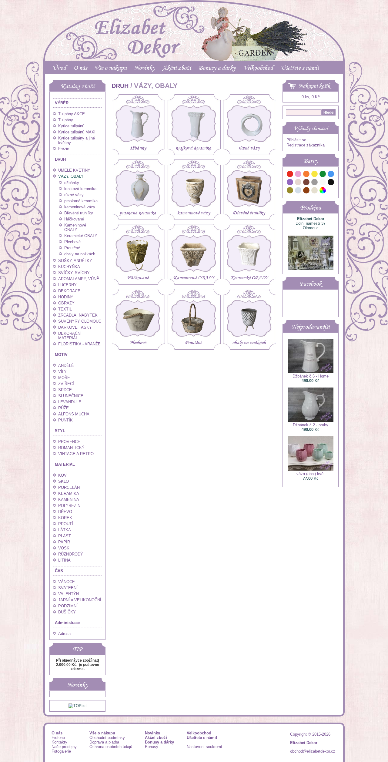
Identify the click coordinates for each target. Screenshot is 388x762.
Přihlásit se (296, 140)
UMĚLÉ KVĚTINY (74, 170)
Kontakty (59, 742)
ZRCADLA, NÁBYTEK (78, 315)
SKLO (63, 481)
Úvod (59, 68)
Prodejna (310, 207)
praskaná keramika (81, 201)
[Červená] (290, 175)
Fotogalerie (61, 751)
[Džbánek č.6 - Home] (310, 371)
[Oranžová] (306, 175)
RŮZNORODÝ (70, 554)
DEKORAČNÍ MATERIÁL (70, 335)
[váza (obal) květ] (310, 469)
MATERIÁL (65, 464)
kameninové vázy (79, 207)
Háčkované (74, 219)
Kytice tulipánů (71, 126)
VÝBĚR (62, 103)
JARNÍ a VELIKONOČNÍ (79, 600)
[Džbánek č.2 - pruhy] (310, 420)
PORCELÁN (69, 487)
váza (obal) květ (310, 474)
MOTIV (61, 354)
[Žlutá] (314, 175)
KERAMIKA (68, 493)
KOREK (65, 517)
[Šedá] (314, 183)
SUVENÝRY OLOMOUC (79, 321)
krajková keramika (80, 188)
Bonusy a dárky (217, 68)
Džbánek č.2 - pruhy (310, 425)
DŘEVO (65, 511)
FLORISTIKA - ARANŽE (79, 344)
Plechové (72, 242)
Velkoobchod (258, 68)
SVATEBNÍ (68, 588)
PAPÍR (64, 542)
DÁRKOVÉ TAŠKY (75, 327)
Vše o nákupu (111, 68)
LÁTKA (64, 530)
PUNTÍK (65, 420)
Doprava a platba (104, 742)
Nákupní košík (314, 85)
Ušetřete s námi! (300, 68)
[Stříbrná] (298, 191)
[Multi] (323, 191)
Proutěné (72, 248)
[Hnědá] (306, 183)
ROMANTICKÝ (71, 447)
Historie (58, 737)
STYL (60, 430)
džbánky (71, 182)
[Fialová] (290, 183)
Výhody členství (310, 128)
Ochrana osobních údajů (110, 746)
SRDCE (65, 390)
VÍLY (62, 371)
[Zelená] (323, 175)
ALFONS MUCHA (73, 414)
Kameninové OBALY (75, 227)
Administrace (67, 622)
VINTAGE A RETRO (76, 453)
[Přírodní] (314, 191)
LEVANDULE (69, 402)
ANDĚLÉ (66, 365)
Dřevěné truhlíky (78, 213)
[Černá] (331, 183)
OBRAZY (66, 303)
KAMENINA (68, 499)
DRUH (60, 159)
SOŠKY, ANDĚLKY (75, 260)
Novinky (144, 68)
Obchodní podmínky (107, 737)
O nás (80, 68)
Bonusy (151, 746)
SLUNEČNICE (70, 396)
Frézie (63, 148)
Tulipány (65, 120)
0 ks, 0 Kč (311, 97)
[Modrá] (331, 175)
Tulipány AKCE (71, 114)
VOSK (63, 548)
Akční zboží (176, 68)
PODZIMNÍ (68, 606)
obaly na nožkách (79, 254)
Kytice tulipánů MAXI (76, 132)
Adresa (64, 633)
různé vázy (74, 195)
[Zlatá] (290, 191)
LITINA (64, 560)
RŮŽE (63, 408)
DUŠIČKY (67, 612)
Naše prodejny (64, 746)
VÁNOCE (66, 581)
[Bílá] (323, 183)
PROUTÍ (65, 524)
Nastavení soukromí (204, 746)
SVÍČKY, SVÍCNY (74, 272)
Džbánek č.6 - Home (311, 376)
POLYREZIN (69, 505)
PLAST (64, 536)
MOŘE (64, 377)
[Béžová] (298, 183)
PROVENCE (69, 441)
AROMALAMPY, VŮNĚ (78, 279)
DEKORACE (69, 291)
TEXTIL (65, 309)
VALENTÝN (68, 594)
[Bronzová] (306, 191)
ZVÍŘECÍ (66, 383)
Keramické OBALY (80, 235)
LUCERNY (67, 285)
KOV (62, 475)
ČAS (59, 571)
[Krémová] (331, 191)
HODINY (65, 297)
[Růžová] (298, 175)
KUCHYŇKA (69, 266)
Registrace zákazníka (305, 145)
